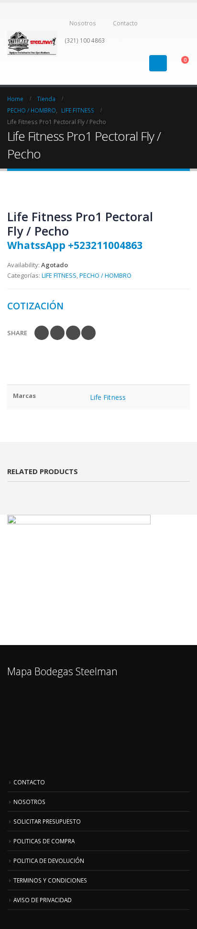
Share (17, 333)
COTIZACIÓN (35, 305)
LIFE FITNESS (59, 275)
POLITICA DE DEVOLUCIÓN (48, 860)
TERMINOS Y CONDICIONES (50, 880)
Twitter (57, 333)
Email (88, 333)
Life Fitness (108, 397)
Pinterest (73, 333)
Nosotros (82, 23)
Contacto (125, 23)
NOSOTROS (29, 801)
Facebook (41, 333)
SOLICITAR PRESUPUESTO (47, 821)
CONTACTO (29, 782)
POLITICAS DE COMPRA (44, 841)
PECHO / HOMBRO (105, 275)
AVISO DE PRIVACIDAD (42, 900)
